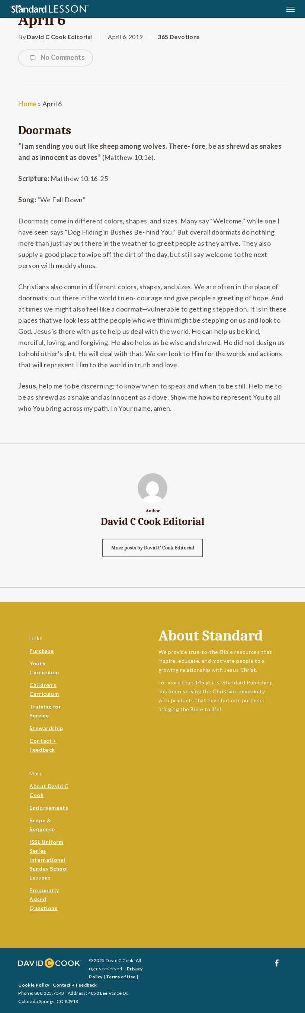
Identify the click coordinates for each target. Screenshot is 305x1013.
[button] (290, 9)
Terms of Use (121, 977)
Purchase (41, 651)
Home (27, 104)
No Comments (62, 57)
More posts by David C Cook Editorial (152, 548)
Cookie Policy (33, 985)
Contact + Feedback (75, 985)
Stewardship (46, 728)
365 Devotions (179, 36)
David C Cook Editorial (60, 36)
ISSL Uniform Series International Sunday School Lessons (48, 860)
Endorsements (48, 807)
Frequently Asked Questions (44, 899)
